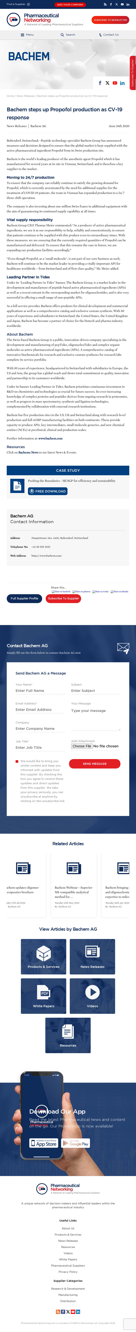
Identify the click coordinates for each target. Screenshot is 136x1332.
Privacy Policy (68, 1272)
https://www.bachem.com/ (47, 555)
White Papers (68, 1259)
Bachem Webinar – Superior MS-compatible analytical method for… (67, 892)
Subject (76, 684)
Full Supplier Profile (24, 598)
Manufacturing (68, 1295)
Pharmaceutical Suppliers (68, 1266)
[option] (68, 885)
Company (22, 722)
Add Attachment (83, 741)
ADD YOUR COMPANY (70, 4)
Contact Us (111, 35)
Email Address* (26, 703)
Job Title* (22, 741)
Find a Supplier (16, 4)
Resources (68, 1247)
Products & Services (68, 1235)
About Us (68, 1228)
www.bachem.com (50, 438)
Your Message (81, 703)
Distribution (68, 1301)
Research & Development (68, 1289)
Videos (68, 1253)
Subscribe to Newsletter (110, 20)
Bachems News (28, 452)
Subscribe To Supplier (63, 598)
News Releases (26, 96)
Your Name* (24, 684)
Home (10, 96)
